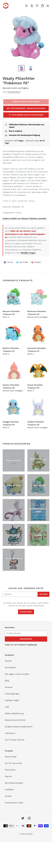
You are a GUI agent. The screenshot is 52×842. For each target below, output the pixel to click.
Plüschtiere (10, 770)
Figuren (8, 776)
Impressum (10, 733)
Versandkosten (13, 92)
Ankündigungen (12, 694)
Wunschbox (26, 612)
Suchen (43, 594)
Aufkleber (9, 789)
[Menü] (47, 5)
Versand (8, 687)
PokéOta (29, 834)
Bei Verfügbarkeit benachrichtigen (26, 108)
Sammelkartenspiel (14, 783)
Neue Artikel (10, 756)
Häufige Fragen (28, 253)
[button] (37, 5)
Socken (8, 796)
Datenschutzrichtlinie (15, 720)
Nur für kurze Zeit (13, 763)
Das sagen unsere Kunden (17, 674)
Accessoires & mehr (14, 802)
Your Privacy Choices (14, 740)
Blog (7, 680)
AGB (7, 707)
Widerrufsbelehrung (14, 713)
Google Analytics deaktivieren (19, 726)
